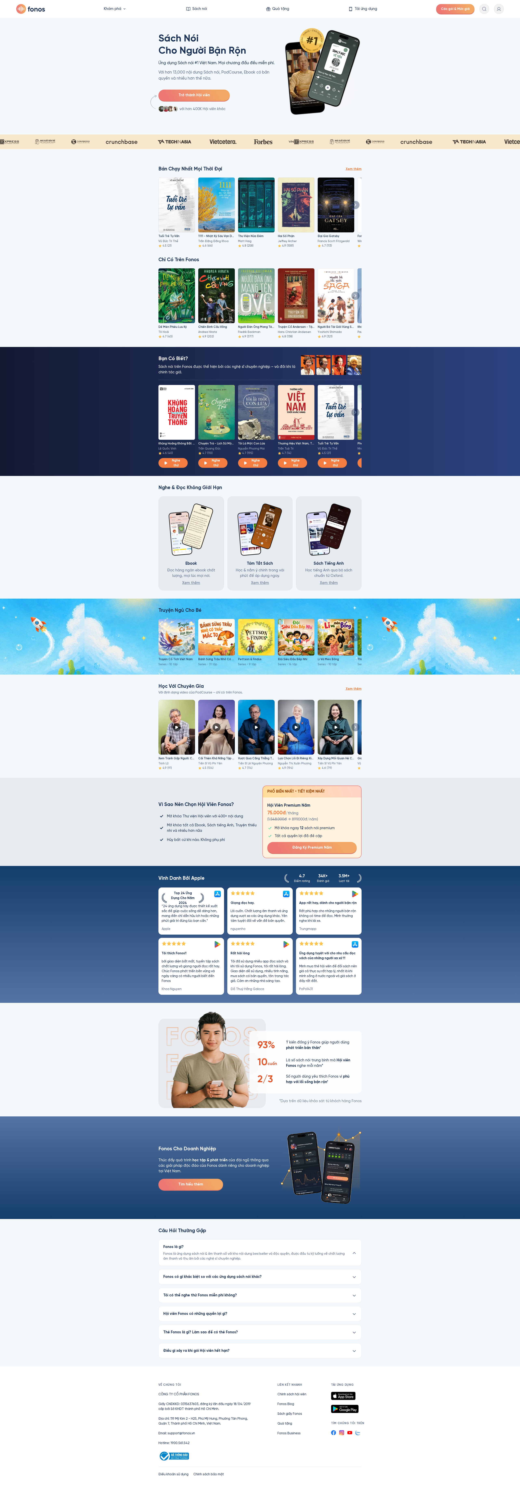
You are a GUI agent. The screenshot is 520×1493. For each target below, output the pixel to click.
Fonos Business (289, 1433)
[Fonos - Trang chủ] (30, 9)
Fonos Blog (285, 1404)
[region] (260, 941)
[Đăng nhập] (499, 9)
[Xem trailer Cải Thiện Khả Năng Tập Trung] (216, 727)
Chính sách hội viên (291, 1394)
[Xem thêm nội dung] (355, 205)
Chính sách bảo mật (208, 1474)
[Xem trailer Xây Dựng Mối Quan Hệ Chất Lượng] (336, 727)
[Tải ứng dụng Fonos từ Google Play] (345, 1409)
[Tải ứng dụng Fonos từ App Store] (343, 1396)
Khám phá (112, 9)
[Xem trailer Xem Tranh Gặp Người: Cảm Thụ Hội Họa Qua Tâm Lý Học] (177, 727)
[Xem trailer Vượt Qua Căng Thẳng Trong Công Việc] (256, 727)
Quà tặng (284, 1423)
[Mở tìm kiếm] (484, 9)
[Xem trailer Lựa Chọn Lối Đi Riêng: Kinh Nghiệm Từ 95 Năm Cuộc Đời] (296, 727)
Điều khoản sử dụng (173, 1474)
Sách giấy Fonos (289, 1413)
